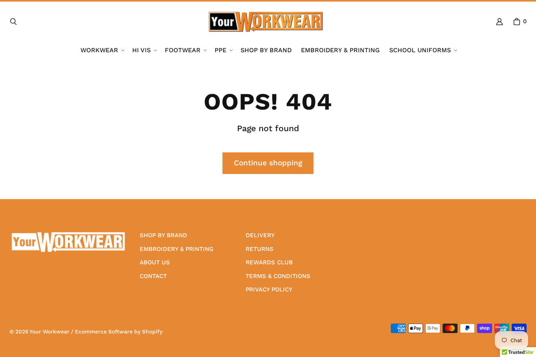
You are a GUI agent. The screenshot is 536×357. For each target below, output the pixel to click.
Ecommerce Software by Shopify (118, 331)
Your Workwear (49, 331)
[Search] (13, 21)
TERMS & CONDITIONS (278, 276)
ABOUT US (155, 262)
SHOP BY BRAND (163, 235)
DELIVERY (260, 235)
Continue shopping (268, 162)
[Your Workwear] (266, 21)
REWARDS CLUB (269, 262)
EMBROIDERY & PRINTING (176, 249)
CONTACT (153, 276)
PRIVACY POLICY (269, 289)
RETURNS (259, 249)
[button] (102, 50)
